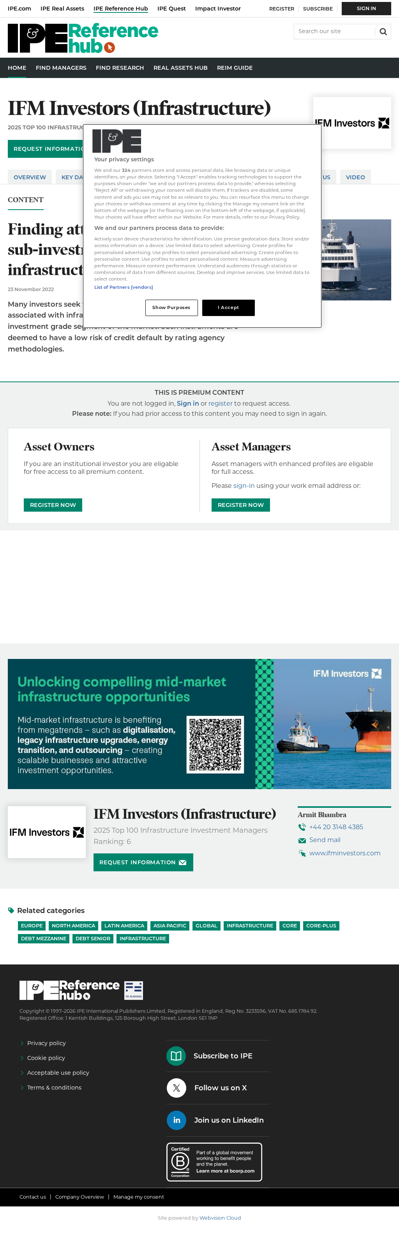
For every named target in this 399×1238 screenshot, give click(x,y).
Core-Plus (321, 926)
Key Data (76, 177)
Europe (31, 926)
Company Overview (79, 1197)
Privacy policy (46, 1043)
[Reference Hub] (83, 51)
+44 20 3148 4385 (336, 827)
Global (206, 926)
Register (281, 9)
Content (26, 200)
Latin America (124, 926)
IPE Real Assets (62, 8)
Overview (30, 177)
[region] (202, 226)
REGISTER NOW (53, 505)
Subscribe (318, 9)
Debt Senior (93, 938)
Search (383, 31)
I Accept (228, 307)
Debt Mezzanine (43, 938)
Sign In (366, 8)
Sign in (188, 403)
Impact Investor (218, 8)
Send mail (325, 840)
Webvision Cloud (220, 1218)
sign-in (244, 485)
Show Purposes (171, 307)
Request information (52, 148)
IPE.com (19, 8)
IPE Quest (171, 8)
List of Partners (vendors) (123, 287)
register (220, 403)
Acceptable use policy (58, 1072)
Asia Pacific (170, 926)
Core (289, 926)
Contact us (32, 1197)
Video (355, 177)
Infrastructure (250, 926)
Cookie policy (46, 1057)
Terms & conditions (54, 1087)
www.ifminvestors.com (345, 853)
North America (73, 926)
